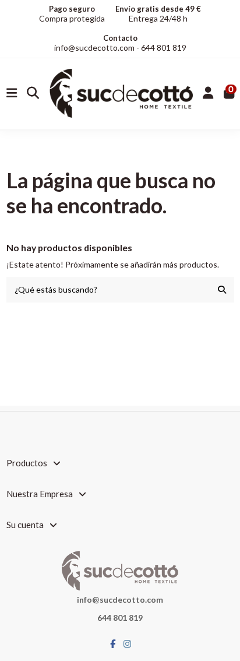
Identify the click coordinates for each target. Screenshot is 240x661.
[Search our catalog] (222, 289)
